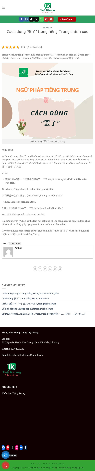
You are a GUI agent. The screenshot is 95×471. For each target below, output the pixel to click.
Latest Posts (15, 244)
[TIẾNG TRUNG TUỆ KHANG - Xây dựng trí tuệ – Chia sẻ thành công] (47, 8)
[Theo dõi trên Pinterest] (46, 19)
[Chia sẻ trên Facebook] (40, 268)
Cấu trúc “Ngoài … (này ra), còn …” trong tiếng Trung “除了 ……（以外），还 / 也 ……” (43, 313)
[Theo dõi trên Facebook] (21, 19)
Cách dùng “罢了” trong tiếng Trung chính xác (25, 298)
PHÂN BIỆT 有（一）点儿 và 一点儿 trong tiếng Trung (29, 303)
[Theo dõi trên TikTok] (31, 19)
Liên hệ (47, 464)
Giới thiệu (36, 464)
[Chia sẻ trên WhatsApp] (35, 268)
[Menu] (3, 8)
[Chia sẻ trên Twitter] (45, 268)
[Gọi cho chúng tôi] (41, 19)
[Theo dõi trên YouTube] (51, 19)
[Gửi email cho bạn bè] (50, 268)
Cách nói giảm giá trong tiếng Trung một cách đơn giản (30, 293)
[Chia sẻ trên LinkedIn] (60, 268)
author (18, 247)
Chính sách (58, 464)
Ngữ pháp (47, 27)
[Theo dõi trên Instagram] (26, 19)
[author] (8, 251)
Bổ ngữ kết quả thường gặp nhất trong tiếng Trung (27, 308)
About (5, 244)
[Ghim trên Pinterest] (55, 268)
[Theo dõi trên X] (36, 19)
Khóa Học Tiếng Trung (13, 393)
